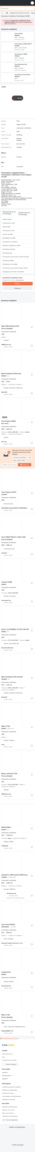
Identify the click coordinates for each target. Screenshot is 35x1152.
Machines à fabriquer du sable (11, 245)
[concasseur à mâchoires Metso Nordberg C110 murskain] (17, 665)
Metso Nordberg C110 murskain (12, 677)
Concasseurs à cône (9, 223)
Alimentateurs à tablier (9, 238)
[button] (32, 3)
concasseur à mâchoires (24, 128)
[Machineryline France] (12, 3)
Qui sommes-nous (7, 1054)
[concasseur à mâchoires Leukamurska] (17, 960)
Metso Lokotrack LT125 (9, 773)
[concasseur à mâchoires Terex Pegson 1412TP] (17, 480)
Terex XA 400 (18, 33)
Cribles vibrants (7, 219)
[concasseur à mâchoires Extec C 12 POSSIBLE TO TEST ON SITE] (17, 617)
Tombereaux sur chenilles (10, 264)
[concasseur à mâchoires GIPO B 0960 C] (17, 815)
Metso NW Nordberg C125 (10, 326)
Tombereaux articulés (9, 249)
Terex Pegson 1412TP (8, 492)
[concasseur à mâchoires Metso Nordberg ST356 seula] (17, 361)
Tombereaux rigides (8, 260)
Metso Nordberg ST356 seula (11, 373)
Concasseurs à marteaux (10, 241)
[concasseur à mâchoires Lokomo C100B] (17, 570)
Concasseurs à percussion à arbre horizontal (16, 256)
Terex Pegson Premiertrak (22, 74)
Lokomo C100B (6, 582)
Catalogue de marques (8, 1099)
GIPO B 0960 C (6, 827)
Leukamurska (6, 972)
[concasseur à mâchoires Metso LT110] (17, 714)
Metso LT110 (5, 726)
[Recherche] (32, 8)
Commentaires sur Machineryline (11, 1096)
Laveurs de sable (8, 234)
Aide (3, 1057)
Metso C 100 (5, 1015)
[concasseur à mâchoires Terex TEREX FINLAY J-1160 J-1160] (17, 525)
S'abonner (26, 464)
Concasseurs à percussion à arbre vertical (15, 268)
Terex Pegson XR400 (21, 54)
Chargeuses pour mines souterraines (13, 271)
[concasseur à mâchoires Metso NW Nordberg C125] (17, 314)
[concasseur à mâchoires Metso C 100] (17, 1003)
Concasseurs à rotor (9, 230)
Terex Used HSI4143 (8, 924)
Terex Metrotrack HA (21, 64)
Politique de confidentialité (9, 1090)
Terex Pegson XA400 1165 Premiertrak (24, 44)
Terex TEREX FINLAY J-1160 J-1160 (13, 537)
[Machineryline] (7, 13)
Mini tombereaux (7, 253)
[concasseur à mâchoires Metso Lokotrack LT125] (17, 761)
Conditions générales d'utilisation (11, 1087)
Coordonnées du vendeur (9, 1060)
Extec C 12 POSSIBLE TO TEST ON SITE (15, 629)
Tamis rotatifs (6, 227)
